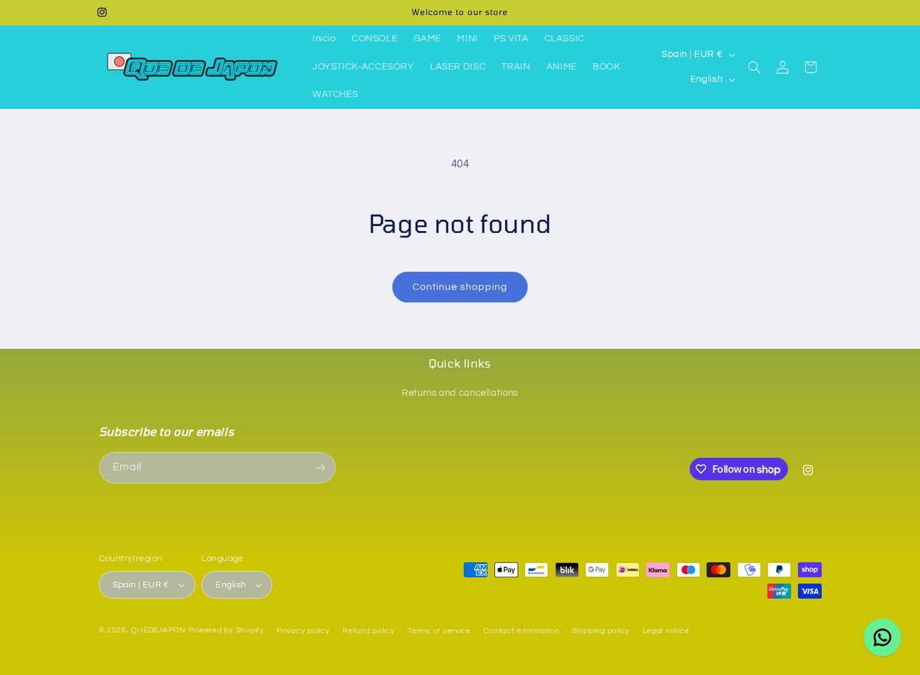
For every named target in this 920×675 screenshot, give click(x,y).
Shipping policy (601, 630)
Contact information (521, 630)
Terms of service (439, 630)
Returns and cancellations (460, 393)
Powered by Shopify (226, 630)
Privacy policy (303, 630)
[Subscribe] (319, 467)
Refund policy (368, 630)
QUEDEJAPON (158, 630)
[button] (754, 67)
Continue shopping (460, 287)
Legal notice (666, 630)
